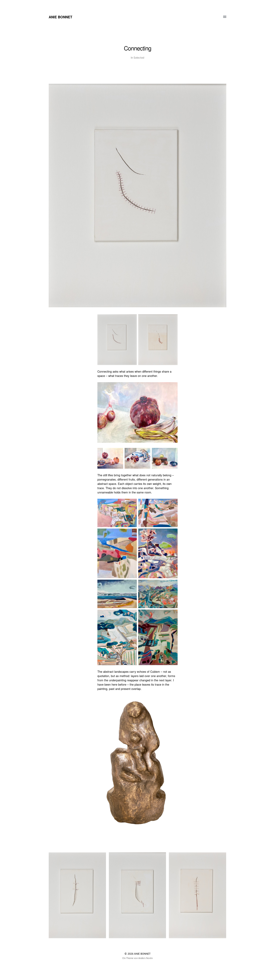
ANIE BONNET (60, 16)
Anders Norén (145, 958)
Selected (139, 57)
